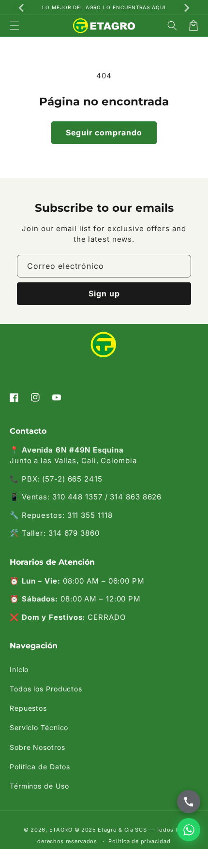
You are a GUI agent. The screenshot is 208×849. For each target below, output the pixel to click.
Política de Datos (40, 766)
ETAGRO (61, 829)
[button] (14, 25)
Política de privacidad (139, 841)
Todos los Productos (46, 689)
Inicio (19, 669)
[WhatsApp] (188, 829)
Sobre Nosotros (37, 747)
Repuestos (28, 708)
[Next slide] (186, 7)
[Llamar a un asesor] (188, 801)
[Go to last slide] (22, 7)
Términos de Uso (39, 786)
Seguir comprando (104, 132)
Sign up (104, 293)
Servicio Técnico (39, 727)
